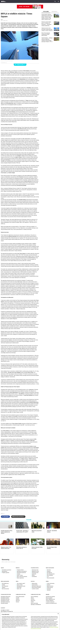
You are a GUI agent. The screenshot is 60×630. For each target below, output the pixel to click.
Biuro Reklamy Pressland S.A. (7, 611)
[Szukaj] (55, 1)
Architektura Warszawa (5, 596)
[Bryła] (3, 1)
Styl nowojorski (5, 586)
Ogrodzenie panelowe (21, 572)
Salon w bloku (20, 584)
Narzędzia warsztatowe (22, 571)
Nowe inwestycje (34, 603)
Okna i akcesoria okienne (22, 576)
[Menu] (58, 1)
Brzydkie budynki (4, 603)
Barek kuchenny (50, 586)
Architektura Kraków (5, 597)
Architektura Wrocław (5, 599)
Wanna (33, 575)
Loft (48, 576)
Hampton (49, 571)
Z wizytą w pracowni (50, 601)
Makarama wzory (35, 571)
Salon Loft (19, 588)
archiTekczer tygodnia (50, 596)
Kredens (48, 584)
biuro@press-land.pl (5, 610)
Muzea (32, 597)
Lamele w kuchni (35, 588)
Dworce (17, 601)
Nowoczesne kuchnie (36, 587)
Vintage (3, 584)
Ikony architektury (34, 596)
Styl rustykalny (50, 575)
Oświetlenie (34, 576)
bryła (2, 10)
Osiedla (17, 597)
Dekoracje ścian (35, 569)
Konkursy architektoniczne (51, 603)
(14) (20, 64)
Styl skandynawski (50, 573)
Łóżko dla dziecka (50, 583)
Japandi (3, 587)
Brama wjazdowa (20, 577)
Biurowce (18, 600)
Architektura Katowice (5, 601)
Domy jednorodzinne (20, 596)
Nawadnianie (4, 571)
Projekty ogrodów (5, 572)
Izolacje (18, 573)
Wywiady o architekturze (36, 604)
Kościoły (32, 599)
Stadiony (17, 599)
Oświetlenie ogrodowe (6, 569)
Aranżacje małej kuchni (36, 586)
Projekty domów (20, 569)
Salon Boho (19, 587)
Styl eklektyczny (5, 583)
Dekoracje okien (35, 572)
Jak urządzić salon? (21, 583)
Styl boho (49, 569)
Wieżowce (33, 600)
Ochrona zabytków (49, 600)
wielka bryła (6, 10)
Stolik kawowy (50, 587)
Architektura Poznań (5, 600)
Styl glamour (49, 572)
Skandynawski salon (21, 586)
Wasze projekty (49, 597)
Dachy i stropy (20, 575)
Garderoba (34, 573)
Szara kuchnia (35, 584)
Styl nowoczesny (5, 588)
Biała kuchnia (34, 583)
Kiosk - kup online (24, 6)
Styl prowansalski (50, 577)
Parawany (49, 588)
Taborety (48, 590)
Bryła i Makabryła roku (50, 599)
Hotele (32, 601)
